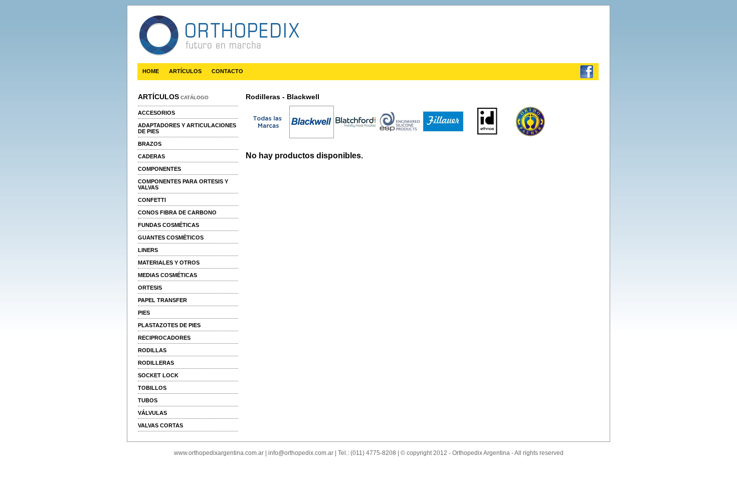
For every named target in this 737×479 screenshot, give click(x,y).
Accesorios (156, 113)
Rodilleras (156, 363)
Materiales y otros (169, 263)
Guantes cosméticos (171, 237)
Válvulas (152, 413)
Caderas (151, 156)
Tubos (147, 400)
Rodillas (152, 350)
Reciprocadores (164, 338)
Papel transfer (162, 300)
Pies (144, 313)
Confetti (152, 200)
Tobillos (152, 388)
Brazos (149, 144)
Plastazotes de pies (169, 325)
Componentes (159, 169)
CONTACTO (227, 71)
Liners (148, 250)
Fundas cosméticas (168, 225)
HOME (150, 71)
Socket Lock (158, 375)
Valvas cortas (160, 425)
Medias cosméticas (167, 275)
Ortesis (150, 288)
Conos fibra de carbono (177, 212)
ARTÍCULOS (185, 71)
